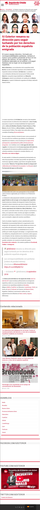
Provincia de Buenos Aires (9, 411)
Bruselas (26, 285)
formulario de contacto (9, 242)
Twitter (4, 244)
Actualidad (9, 9)
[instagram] (23, 507)
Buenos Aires (29, 289)
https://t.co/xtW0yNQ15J (13, 267)
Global (4, 420)
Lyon (8, 289)
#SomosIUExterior (19, 132)
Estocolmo (5, 414)
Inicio (3, 9)
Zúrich (33, 287)
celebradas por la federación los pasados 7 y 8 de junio (17, 166)
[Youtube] (21, 507)
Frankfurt (13, 287)
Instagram (11, 244)
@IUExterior (11, 249)
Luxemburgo (27, 287)
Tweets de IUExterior (7, 497)
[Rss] (16, 507)
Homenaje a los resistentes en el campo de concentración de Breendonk (16, 385)
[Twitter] (19, 507)
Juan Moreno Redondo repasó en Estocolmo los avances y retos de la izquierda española (17, 359)
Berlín (8, 287)
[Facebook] (17, 507)
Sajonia (29, 293)
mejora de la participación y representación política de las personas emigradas (18, 143)
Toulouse (13, 289)
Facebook (34, 242)
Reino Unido (22, 293)
